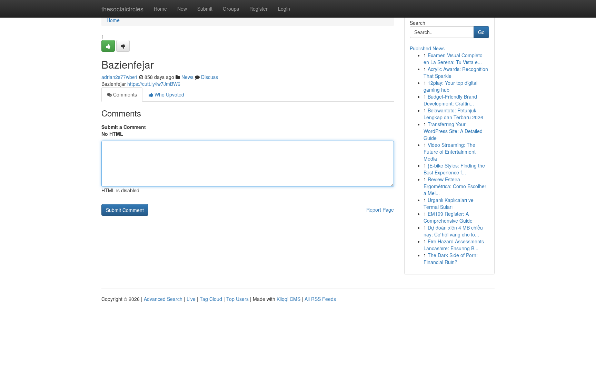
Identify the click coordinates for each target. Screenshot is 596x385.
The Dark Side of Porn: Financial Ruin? (451, 258)
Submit (204, 8)
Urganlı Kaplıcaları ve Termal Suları (449, 203)
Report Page (380, 209)
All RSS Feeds (320, 298)
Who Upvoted (168, 94)
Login (284, 8)
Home (160, 8)
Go (481, 32)
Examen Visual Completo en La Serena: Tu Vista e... (453, 58)
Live (191, 298)
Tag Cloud (211, 298)
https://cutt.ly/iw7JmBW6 (153, 83)
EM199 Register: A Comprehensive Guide (448, 217)
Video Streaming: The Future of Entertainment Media (450, 151)
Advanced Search (163, 298)
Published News (427, 48)
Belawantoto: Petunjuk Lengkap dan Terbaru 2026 (453, 114)
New (182, 8)
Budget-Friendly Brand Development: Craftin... (450, 100)
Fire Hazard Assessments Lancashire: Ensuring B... (454, 245)
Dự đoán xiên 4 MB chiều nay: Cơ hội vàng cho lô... (453, 231)
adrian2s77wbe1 (119, 76)
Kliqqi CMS (288, 298)
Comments (124, 94)
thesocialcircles (122, 8)
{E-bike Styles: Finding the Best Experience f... (454, 169)
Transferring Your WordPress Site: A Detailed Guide (453, 131)
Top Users (237, 298)
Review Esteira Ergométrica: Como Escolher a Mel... (455, 186)
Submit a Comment (123, 126)
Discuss (209, 76)
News (187, 76)
